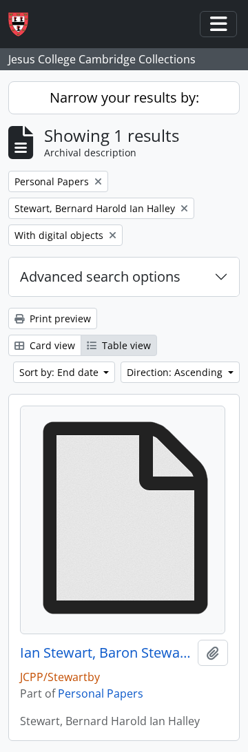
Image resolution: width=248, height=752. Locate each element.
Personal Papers (100, 693)
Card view (51, 345)
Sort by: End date (60, 372)
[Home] (23, 24)
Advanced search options (100, 276)
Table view (125, 345)
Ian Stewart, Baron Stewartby (106, 653)
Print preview (59, 318)
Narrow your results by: (124, 97)
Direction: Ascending (176, 372)
